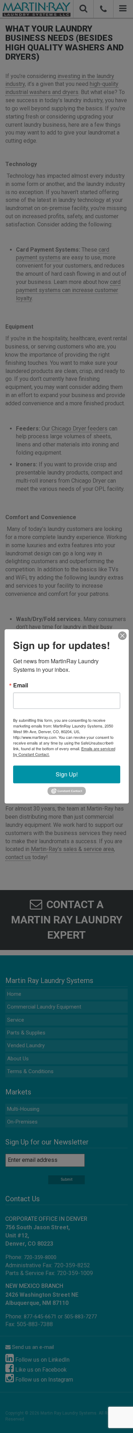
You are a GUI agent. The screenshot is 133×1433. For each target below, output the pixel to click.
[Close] (122, 635)
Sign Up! (67, 774)
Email (20, 685)
